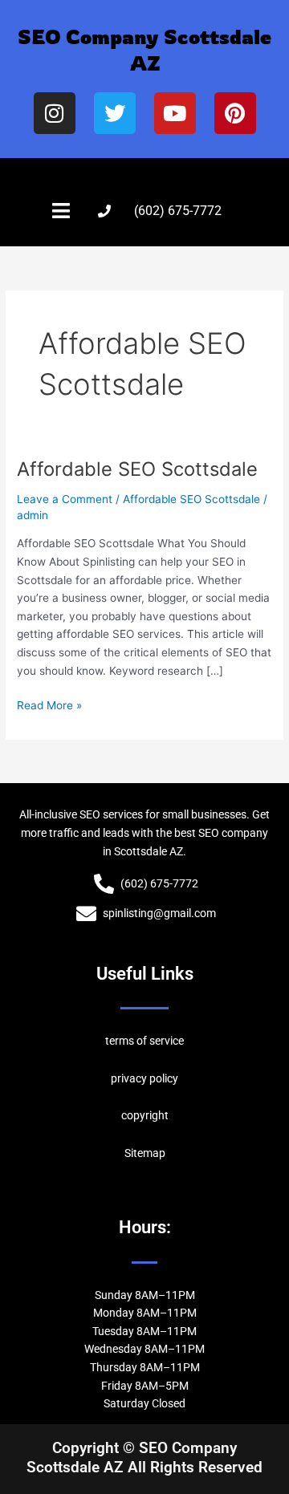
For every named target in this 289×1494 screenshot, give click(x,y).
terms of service (144, 1040)
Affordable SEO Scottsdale (137, 469)
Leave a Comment (64, 499)
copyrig (139, 1115)
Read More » (49, 704)
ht (163, 1115)
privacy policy (144, 1078)
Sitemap (144, 1153)
